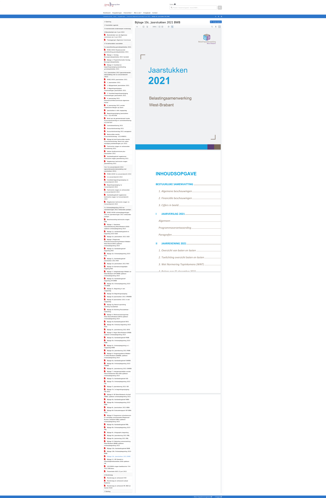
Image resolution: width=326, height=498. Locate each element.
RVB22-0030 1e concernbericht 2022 (119, 174)
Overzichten (127, 13)
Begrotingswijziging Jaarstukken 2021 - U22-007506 (116, 114)
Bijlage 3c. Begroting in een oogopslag (114, 290)
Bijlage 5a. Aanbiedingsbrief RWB (118, 337)
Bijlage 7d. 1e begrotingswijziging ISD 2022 (116, 390)
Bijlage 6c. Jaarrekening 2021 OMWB (119, 368)
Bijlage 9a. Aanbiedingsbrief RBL (118, 424)
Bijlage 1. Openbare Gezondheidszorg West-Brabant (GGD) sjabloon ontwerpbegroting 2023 (116, 226)
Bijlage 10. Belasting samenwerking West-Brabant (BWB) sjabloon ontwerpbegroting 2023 (117, 443)
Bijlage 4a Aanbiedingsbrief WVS (118, 321)
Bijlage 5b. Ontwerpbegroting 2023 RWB (117, 341)
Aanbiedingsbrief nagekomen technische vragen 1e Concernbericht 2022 (116, 197)
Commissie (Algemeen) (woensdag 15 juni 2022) (138, 16)
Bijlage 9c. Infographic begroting (118, 432)
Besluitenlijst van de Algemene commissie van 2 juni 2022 (115, 36)
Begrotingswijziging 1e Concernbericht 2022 (113, 186)
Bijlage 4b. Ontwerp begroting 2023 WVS (117, 325)
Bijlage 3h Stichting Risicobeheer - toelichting (116, 310)
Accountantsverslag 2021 (115, 128)
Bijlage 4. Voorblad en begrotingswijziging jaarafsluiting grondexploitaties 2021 (115, 67)
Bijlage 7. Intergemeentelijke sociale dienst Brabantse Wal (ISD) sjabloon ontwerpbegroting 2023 (117, 373)
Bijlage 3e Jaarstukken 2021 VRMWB (119, 296)
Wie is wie (137, 13)
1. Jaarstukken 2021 (113, 82)
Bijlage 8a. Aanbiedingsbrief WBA (118, 399)
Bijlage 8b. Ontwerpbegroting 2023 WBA (117, 403)
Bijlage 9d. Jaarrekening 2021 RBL (118, 435)
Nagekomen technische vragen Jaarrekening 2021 (115, 162)
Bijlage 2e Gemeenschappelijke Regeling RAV (115, 267)
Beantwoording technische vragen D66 (116, 220)
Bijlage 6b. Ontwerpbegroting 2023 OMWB (117, 364)
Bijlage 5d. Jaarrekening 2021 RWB (118, 350)
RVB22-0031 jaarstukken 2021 (117, 79)
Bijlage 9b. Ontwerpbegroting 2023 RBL (117, 428)
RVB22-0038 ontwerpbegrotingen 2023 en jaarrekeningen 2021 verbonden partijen (117, 214)
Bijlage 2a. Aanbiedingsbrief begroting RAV (114, 249)
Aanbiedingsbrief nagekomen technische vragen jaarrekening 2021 (116, 157)
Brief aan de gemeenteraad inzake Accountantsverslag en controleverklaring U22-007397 (117, 120)
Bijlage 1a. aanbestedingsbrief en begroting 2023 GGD (116, 232)
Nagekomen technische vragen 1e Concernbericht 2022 (116, 203)
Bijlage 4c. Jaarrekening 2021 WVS (118, 329)
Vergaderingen (117, 13)
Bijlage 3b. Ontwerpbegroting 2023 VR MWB (117, 284)
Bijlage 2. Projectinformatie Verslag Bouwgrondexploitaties (117, 61)
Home (114, 16)
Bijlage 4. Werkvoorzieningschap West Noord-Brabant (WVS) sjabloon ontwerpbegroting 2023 (116, 316)
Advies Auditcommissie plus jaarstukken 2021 (114, 152)
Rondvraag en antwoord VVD (116, 478)
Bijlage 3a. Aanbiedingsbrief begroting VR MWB (114, 279)
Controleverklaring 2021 (115, 125)
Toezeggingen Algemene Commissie (119, 40)
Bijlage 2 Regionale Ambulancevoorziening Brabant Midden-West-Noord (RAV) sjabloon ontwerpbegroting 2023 (117, 242)
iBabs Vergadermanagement (202, 497)
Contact (154, 13)
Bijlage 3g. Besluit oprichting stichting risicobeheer (115, 305)
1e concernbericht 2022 (115, 177)
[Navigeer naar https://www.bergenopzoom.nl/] (111, 6)
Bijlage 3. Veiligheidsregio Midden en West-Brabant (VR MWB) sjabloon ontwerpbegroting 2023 (117, 273)
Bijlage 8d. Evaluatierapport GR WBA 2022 (117, 411)
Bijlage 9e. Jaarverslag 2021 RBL (118, 438)
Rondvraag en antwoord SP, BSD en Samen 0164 (117, 487)
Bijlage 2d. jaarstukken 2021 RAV (118, 263)
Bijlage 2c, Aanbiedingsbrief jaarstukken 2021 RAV (114, 259)
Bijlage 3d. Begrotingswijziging (117, 294)
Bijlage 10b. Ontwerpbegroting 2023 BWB (117, 452)
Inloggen (218, 497)
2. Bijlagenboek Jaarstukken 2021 (118, 85)
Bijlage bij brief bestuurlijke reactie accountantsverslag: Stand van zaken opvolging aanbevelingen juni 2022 (117, 141)
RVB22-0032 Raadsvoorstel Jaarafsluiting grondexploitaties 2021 (116, 51)
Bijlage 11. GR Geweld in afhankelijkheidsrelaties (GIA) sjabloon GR (116, 461)
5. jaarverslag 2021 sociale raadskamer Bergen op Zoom (114, 106)
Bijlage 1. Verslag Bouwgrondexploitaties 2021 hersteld (116, 56)
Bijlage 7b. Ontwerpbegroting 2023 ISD (117, 382)
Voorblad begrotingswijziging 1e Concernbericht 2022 (116, 181)
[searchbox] (193, 8)
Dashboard (106, 13)
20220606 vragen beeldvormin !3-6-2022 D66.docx (117, 467)
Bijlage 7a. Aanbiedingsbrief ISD (117, 378)
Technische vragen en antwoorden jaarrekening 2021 (117, 147)
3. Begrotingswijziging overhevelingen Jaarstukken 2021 (115, 89)
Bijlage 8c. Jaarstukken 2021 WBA (118, 407)
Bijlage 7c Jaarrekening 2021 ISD (118, 386)
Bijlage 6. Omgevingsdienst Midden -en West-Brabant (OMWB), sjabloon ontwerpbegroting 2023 (117, 355)
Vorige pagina (216, 22)
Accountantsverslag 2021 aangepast (119, 131)
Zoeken (172, 4)
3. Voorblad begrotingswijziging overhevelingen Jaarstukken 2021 (116, 94)
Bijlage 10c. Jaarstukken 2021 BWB (118, 456)
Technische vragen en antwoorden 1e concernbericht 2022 (117, 191)
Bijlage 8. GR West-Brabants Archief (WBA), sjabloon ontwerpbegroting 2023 (117, 395)
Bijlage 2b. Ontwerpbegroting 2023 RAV (117, 254)
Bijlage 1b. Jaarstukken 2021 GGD (118, 236)
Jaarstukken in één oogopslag (117, 110)
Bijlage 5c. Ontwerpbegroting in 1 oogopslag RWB (116, 346)
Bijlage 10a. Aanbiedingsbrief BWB (118, 448)
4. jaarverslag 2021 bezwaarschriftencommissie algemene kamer (116, 100)
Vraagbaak (147, 13)
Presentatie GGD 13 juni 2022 (117, 471)
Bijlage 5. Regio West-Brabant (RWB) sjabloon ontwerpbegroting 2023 (117, 333)
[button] (220, 8)
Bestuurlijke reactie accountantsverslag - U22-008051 (115, 135)
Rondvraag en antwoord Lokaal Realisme (116, 482)
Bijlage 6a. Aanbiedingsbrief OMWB (119, 360)
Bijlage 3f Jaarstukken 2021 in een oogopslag (117, 300)
